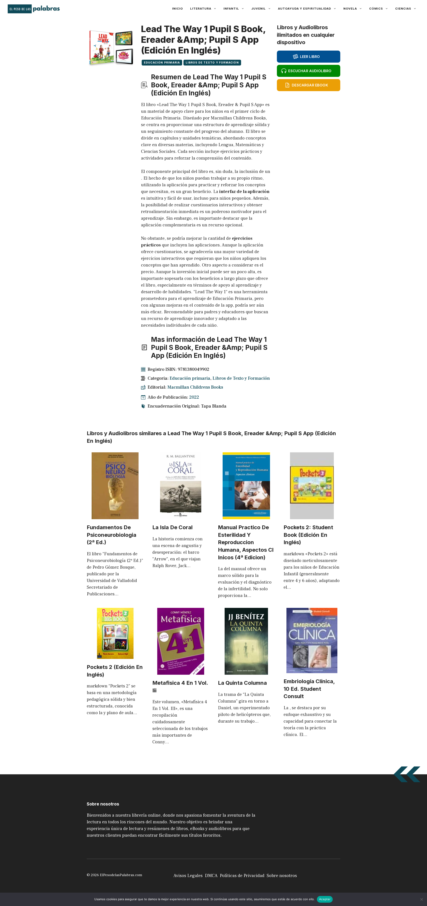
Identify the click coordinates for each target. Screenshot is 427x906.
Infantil (231, 8)
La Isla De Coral (172, 527)
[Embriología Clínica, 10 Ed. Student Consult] (311, 670)
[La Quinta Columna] (246, 671)
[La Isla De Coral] (180, 516)
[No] (421, 899)
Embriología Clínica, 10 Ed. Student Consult (309, 688)
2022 (194, 397)
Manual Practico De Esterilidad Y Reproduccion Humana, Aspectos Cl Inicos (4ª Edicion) (246, 542)
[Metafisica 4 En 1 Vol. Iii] (180, 671)
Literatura (200, 8)
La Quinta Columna (242, 683)
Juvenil (258, 8)
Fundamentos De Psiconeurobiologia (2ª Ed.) (111, 534)
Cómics (376, 8)
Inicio (177, 8)
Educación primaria (162, 62)
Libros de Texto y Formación (212, 62)
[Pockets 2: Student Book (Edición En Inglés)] (312, 516)
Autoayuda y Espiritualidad (304, 8)
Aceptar (324, 899)
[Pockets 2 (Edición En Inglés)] (115, 655)
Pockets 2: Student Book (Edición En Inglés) (308, 534)
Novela (350, 8)
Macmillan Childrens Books (195, 387)
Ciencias (403, 8)
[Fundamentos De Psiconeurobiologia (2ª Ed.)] (115, 516)
